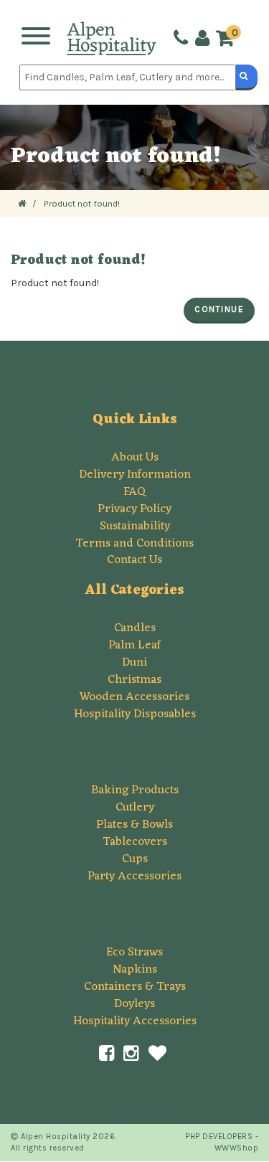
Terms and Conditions (134, 543)
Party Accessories (134, 876)
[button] (228, 39)
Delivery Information (135, 475)
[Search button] (247, 77)
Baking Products (135, 790)
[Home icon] (22, 203)
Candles (135, 628)
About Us (135, 457)
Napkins (135, 970)
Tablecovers (135, 842)
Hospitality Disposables (135, 714)
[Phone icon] (180, 38)
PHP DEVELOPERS (219, 1136)
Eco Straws (134, 952)
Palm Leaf (134, 645)
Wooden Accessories (134, 697)
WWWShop (236, 1148)
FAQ (134, 492)
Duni (134, 663)
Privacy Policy (134, 509)
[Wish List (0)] (157, 1054)
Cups (135, 859)
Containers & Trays (135, 987)
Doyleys (134, 1004)
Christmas (134, 680)
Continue (219, 309)
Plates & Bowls (134, 825)
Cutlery (134, 807)
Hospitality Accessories (135, 1021)
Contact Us (134, 560)
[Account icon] (201, 38)
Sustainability (135, 526)
